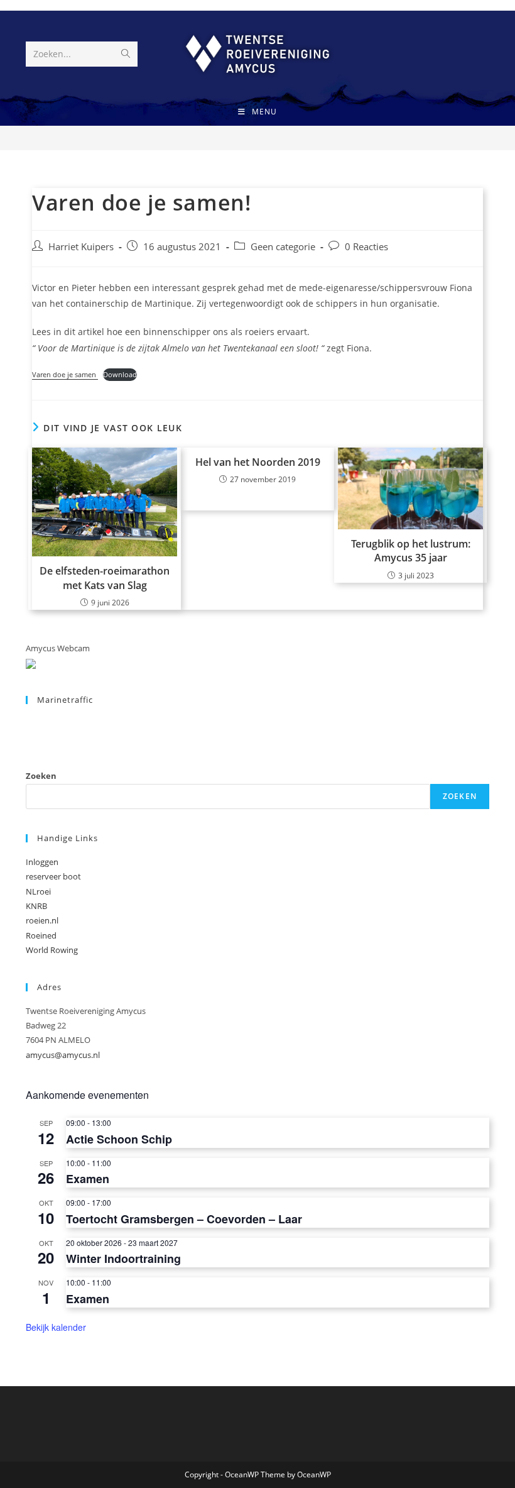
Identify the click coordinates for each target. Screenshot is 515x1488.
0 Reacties (366, 247)
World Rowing (52, 950)
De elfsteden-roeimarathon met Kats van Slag (105, 578)
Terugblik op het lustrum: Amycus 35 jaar (410, 551)
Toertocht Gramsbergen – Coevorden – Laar (184, 1219)
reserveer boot (53, 876)
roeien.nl (42, 920)
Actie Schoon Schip (119, 1139)
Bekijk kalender (56, 1327)
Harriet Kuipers (81, 247)
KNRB (36, 906)
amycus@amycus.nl (63, 1055)
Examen (87, 1179)
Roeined (41, 935)
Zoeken (41, 775)
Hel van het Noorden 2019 (257, 462)
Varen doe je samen (65, 374)
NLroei (38, 891)
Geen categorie (283, 247)
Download (120, 374)
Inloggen (42, 862)
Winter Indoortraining (123, 1258)
